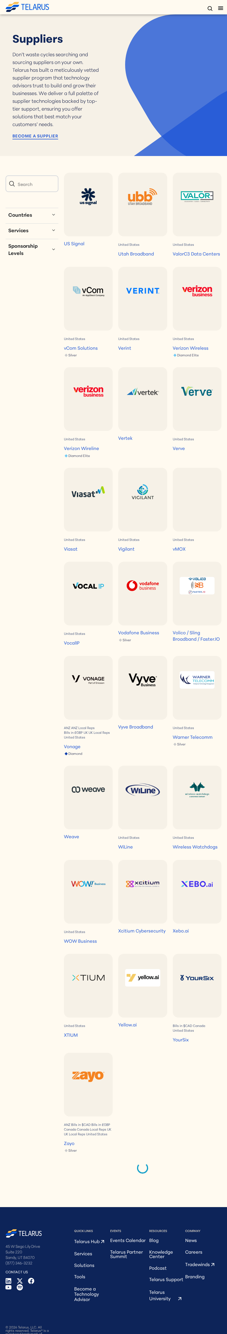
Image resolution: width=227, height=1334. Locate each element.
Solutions (84, 1265)
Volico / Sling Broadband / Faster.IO (196, 635)
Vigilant (126, 548)
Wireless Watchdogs (195, 846)
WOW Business (80, 940)
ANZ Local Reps (83, 728)
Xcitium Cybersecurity (142, 930)
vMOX (179, 548)
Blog (154, 1240)
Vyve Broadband (135, 726)
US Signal (74, 243)
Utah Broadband (136, 253)
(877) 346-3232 (19, 1263)
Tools (79, 1276)
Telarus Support (166, 1279)
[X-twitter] (20, 1281)
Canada (199, 1026)
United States (129, 244)
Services (83, 1253)
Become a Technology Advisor (86, 1293)
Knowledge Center (161, 1253)
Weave (71, 836)
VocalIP (71, 642)
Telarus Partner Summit (126, 1253)
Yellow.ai (127, 1024)
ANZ (67, 728)
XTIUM (71, 1034)
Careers (193, 1251)
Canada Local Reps (91, 1129)
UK (86, 732)
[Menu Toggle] (220, 8)
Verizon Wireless (190, 347)
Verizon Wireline (81, 448)
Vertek (125, 438)
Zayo (69, 1143)
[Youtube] (8, 1287)
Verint (124, 347)
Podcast (158, 1267)
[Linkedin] (8, 1281)
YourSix (181, 1039)
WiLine (125, 846)
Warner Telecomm (193, 737)
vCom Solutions (81, 347)
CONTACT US (17, 1271)
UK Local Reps (99, 732)
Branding (195, 1276)
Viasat (71, 548)
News (191, 1240)
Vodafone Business (138, 632)
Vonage (72, 746)
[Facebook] (31, 1281)
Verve (179, 448)
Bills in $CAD (182, 1026)
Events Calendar (128, 1240)
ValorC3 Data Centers (196, 253)
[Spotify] (20, 1287)
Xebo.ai (181, 930)
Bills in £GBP (73, 732)
